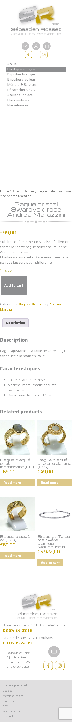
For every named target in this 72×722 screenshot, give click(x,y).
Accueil (12, 64)
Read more (12, 482)
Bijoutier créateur (21, 79)
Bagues (29, 191)
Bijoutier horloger (21, 74)
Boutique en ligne (21, 69)
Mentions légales (13, 696)
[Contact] (25, 45)
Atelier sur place (20, 95)
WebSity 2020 (12, 711)
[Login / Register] (36, 45)
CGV (5, 706)
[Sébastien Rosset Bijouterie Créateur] (36, 20)
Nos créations (18, 100)
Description (15, 322)
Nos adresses (17, 105)
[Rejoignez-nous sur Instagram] (44, 54)
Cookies (7, 691)
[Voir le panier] (47, 45)
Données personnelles (16, 685)
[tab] (15, 322)
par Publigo (10, 716)
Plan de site (10, 701)
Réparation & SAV (21, 89)
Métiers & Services (22, 84)
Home (4, 191)
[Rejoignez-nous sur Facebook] (28, 54)
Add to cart (13, 285)
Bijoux (16, 191)
